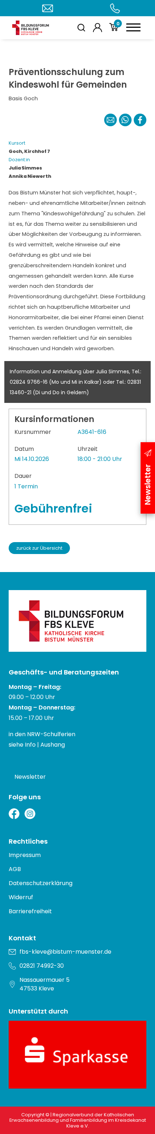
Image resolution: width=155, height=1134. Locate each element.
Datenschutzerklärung (40, 883)
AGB (15, 869)
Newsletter (30, 777)
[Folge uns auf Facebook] (14, 813)
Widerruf (21, 897)
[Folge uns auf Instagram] (30, 813)
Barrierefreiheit (30, 911)
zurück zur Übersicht (39, 548)
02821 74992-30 (41, 966)
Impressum (25, 855)
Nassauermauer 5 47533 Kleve (44, 984)
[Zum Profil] (97, 27)
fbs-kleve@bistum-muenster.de (65, 952)
